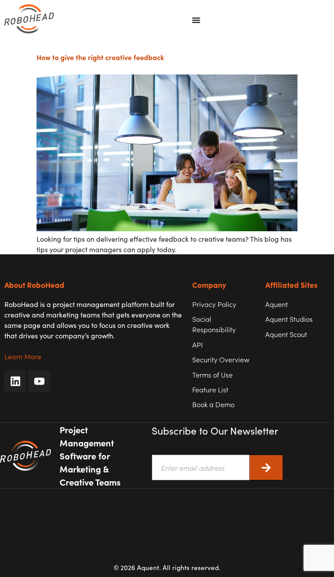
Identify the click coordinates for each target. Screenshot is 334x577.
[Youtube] (39, 381)
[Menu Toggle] (196, 20)
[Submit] (266, 467)
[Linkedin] (15, 381)
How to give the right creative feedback (100, 57)
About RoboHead (34, 284)
